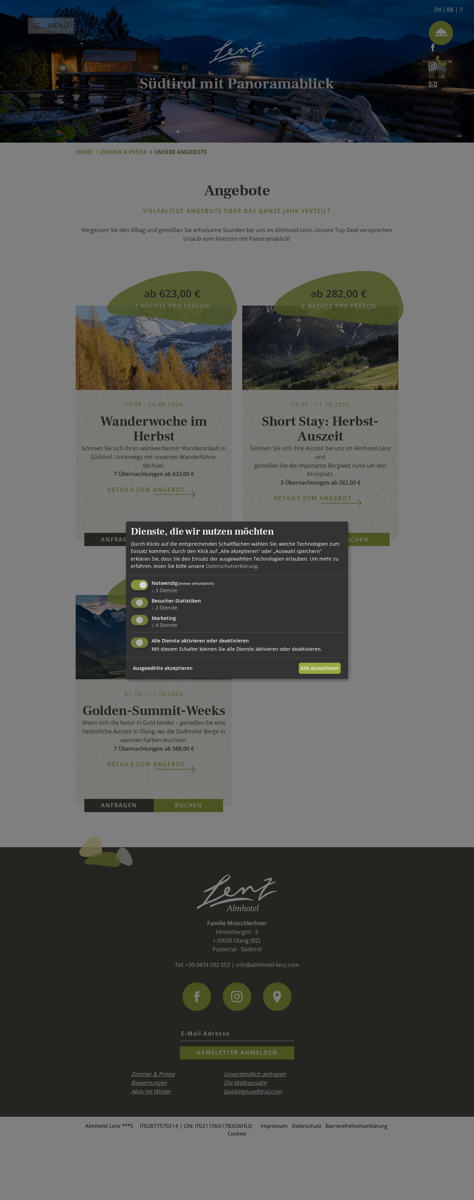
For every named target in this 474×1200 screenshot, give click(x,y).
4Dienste (164, 625)
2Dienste (164, 607)
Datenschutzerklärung (231, 566)
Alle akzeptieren (320, 668)
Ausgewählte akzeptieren (163, 668)
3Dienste (164, 590)
